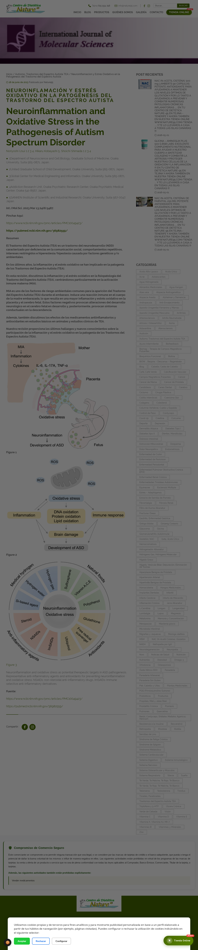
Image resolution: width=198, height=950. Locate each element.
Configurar (61, 941)
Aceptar (22, 941)
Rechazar (41, 941)
